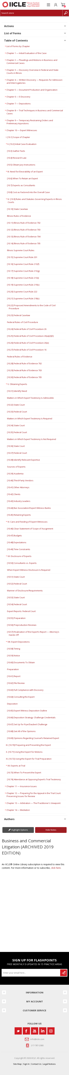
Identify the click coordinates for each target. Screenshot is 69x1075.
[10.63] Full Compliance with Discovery (25, 689)
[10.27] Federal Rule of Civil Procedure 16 (26, 349)
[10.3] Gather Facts (16, 150)
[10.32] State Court (16, 404)
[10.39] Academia (15, 473)
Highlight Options (19, 829)
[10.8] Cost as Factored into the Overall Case (28, 192)
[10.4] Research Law (16, 157)
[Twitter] (18, 1031)
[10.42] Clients (13, 494)
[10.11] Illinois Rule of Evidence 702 (23, 222)
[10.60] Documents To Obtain (21, 662)
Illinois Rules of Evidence (19, 215)
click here (56, 867)
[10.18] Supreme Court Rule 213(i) (23, 277)
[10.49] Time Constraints (18, 549)
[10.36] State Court (16, 446)
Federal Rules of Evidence (19, 356)
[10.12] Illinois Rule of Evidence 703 (23, 229)
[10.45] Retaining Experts (19, 514)
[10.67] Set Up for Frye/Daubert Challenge (27, 724)
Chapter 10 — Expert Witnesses (21, 130)
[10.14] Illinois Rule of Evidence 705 (23, 243)
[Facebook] (26, 1031)
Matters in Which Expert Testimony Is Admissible (30, 397)
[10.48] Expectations (16, 542)
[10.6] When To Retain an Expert (22, 178)
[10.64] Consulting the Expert (20, 696)
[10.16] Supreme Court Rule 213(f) (23, 264)
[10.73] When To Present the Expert (24, 772)
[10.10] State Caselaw (17, 209)
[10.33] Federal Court (17, 411)
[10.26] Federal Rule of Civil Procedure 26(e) (28, 342)
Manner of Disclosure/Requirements (25, 590)
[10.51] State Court (16, 576)
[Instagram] (51, 1031)
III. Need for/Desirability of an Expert (25, 171)
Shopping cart (63, 4)
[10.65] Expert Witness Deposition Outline (27, 710)
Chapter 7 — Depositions (18, 103)
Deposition (12, 703)
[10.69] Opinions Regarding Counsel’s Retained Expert (33, 738)
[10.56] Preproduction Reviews (21, 625)
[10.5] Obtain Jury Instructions (21, 164)
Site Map (17, 1064)
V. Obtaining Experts (17, 384)
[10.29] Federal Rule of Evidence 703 (24, 370)
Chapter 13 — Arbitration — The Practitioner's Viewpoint (33, 803)
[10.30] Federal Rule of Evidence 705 (24, 377)
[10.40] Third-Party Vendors (20, 480)
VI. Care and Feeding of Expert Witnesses (27, 521)
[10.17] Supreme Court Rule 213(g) (23, 271)
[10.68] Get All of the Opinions (21, 731)
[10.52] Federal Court (17, 583)
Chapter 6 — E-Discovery (18, 96)
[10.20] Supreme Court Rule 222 (22, 291)
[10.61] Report (13, 676)
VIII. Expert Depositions (19, 641)
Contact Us (36, 1064)
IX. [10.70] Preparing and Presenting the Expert (28, 745)
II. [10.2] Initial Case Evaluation (22, 144)
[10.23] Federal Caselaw (18, 315)
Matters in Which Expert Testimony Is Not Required (31, 439)
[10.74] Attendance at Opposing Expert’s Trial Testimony (34, 779)
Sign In (26, 1064)
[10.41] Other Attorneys (18, 487)
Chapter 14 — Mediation (18, 810)
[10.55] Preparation (16, 618)
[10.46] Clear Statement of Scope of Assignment (30, 528)
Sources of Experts (16, 466)
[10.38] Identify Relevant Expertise (23, 459)
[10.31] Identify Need (17, 391)
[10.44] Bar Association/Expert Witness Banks (29, 508)
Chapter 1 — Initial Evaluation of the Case (26, 53)
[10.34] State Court (16, 425)
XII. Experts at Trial (16, 765)
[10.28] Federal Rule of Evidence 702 (24, 363)
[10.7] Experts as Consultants (21, 185)
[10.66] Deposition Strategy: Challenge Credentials (31, 717)
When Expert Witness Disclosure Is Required (28, 569)
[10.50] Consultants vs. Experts (22, 563)
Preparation (13, 669)
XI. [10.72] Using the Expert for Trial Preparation (29, 758)
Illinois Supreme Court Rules (20, 250)
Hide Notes (51, 829)
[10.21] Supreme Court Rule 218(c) (23, 298)
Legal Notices (49, 1064)
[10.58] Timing (13, 648)
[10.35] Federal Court (17, 432)
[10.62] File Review (16, 683)
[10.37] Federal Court (17, 452)
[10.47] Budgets (14, 535)
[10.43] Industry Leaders (18, 501)
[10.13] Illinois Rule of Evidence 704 (23, 236)
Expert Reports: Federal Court (21, 611)
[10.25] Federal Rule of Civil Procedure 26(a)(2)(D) (30, 335)
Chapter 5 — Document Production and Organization (31, 89)
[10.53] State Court (16, 597)
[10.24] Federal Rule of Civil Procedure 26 (26, 329)
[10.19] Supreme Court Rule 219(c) (23, 284)
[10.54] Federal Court (17, 604)
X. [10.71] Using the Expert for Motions (24, 751)
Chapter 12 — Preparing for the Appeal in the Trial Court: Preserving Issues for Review (33, 795)
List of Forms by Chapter (18, 46)
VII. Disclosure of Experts (19, 556)
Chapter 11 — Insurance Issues (21, 786)
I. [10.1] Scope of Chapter (18, 137)
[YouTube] (34, 1031)
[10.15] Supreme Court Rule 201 (22, 257)
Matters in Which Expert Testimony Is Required (29, 418)
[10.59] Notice (13, 655)
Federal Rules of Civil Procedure (22, 322)
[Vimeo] (42, 1031)
